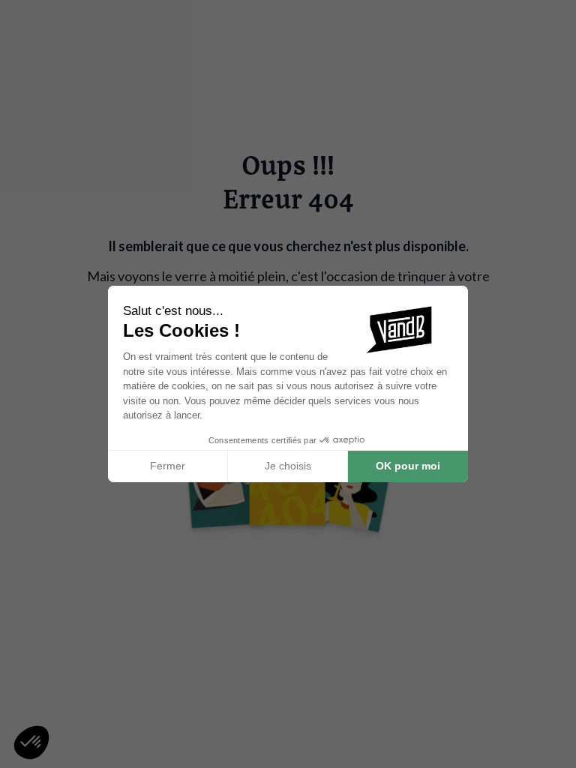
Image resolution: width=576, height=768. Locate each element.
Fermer (167, 466)
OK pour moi (408, 466)
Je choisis (288, 466)
